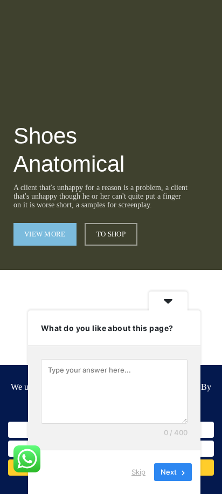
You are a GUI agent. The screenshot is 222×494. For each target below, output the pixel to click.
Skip (138, 472)
